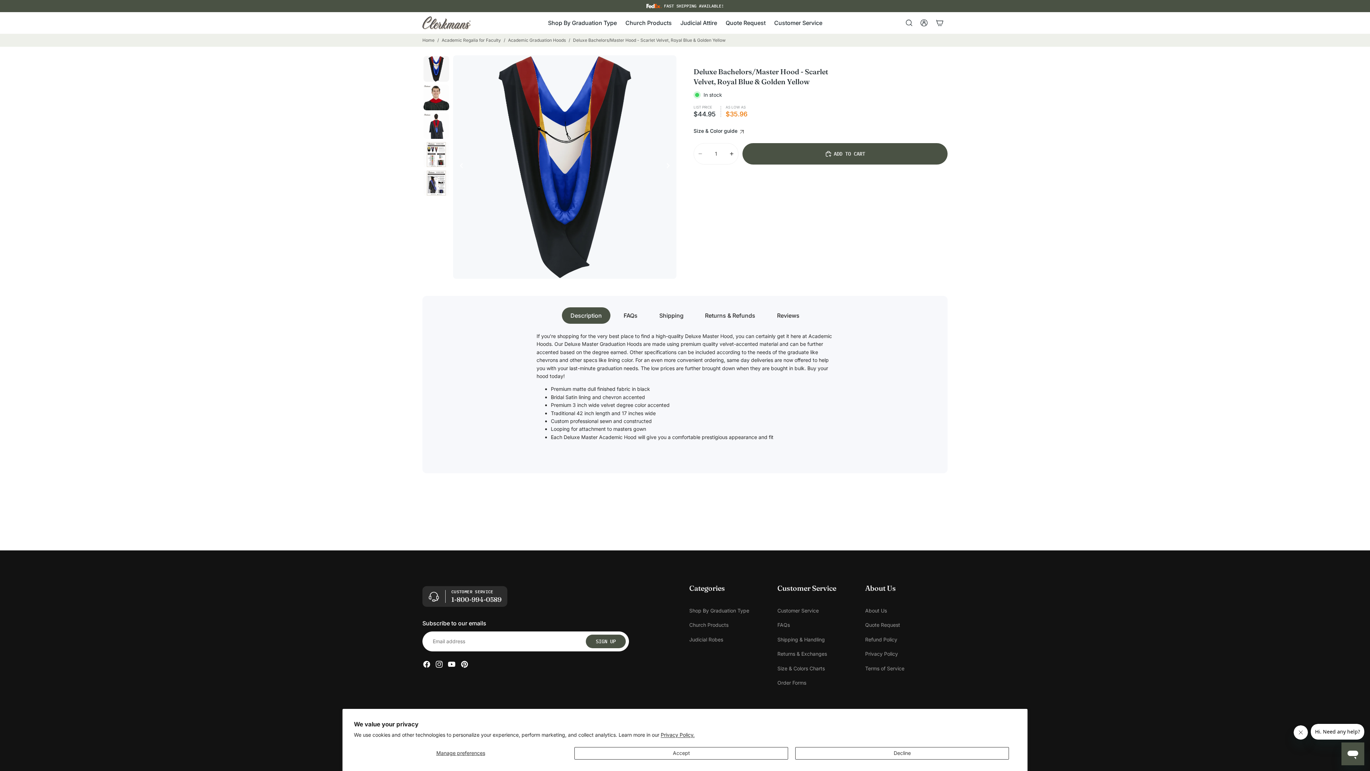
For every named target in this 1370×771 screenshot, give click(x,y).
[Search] (909, 23)
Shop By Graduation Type (719, 611)
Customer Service (798, 611)
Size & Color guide (716, 131)
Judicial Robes (706, 639)
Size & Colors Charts (801, 668)
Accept (681, 753)
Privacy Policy (881, 654)
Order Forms (791, 683)
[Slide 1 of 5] (436, 69)
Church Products (709, 625)
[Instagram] (439, 664)
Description (586, 315)
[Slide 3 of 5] (436, 126)
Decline (902, 753)
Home (428, 40)
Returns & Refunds (730, 315)
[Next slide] (670, 167)
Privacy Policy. (678, 735)
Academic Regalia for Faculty (471, 40)
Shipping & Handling (801, 639)
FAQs (631, 315)
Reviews (788, 315)
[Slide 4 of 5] (436, 154)
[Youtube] (451, 664)
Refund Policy (881, 639)
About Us (876, 611)
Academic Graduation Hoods (537, 40)
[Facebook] (426, 664)
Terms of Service (884, 668)
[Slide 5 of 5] (436, 183)
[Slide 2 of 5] (436, 97)
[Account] (924, 23)
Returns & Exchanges (802, 654)
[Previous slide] (459, 167)
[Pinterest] (464, 664)
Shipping (671, 315)
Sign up (606, 641)
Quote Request (882, 625)
